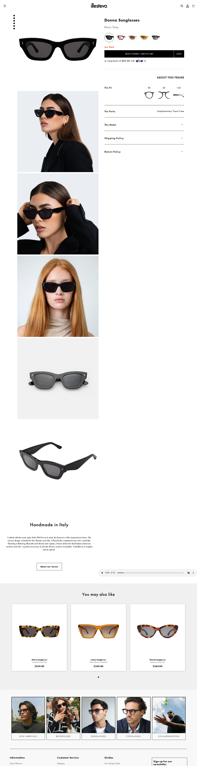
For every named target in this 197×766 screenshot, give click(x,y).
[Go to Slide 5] (14, 26)
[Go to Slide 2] (14, 18)
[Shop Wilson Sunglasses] (39, 631)
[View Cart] (193, 6)
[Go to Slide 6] (14, 28)
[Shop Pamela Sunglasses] (157, 631)
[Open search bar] (182, 5)
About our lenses (49, 566)
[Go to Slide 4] (14, 23)
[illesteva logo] (99, 6)
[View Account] (187, 6)
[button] (5, 6)
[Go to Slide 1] (14, 15)
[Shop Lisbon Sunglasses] (98, 631)
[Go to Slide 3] (14, 20)
